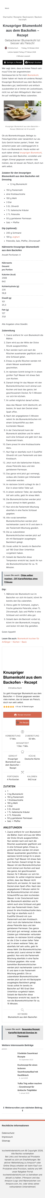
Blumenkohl (33, 75)
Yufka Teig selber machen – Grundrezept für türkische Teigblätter (30, 1086)
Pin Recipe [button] (23, 722)
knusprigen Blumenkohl (31, 152)
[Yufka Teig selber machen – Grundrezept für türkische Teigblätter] (9, 1086)
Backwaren (28, 17)
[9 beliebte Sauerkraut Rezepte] (9, 1056)
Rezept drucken (34, 62)
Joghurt (16, 237)
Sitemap (6, 1141)
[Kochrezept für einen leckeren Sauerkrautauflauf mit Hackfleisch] (9, 1068)
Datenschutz (8, 1133)
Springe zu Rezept (14, 62)
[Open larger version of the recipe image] (22, 658)
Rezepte (17, 17)
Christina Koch (13, 48)
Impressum (7, 1137)
